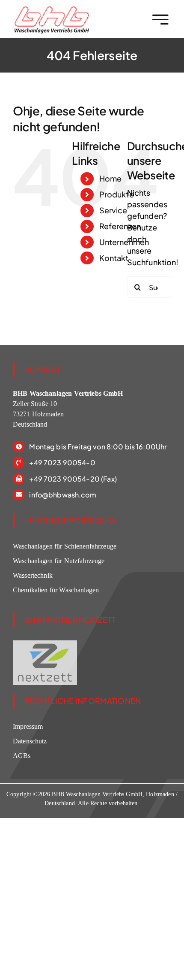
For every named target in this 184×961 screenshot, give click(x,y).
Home (110, 178)
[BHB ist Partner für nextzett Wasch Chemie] (45, 643)
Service (113, 210)
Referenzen (120, 226)
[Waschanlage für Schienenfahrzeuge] (52, 10)
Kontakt (114, 258)
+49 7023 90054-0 (62, 462)
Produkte (116, 194)
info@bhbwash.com (62, 494)
